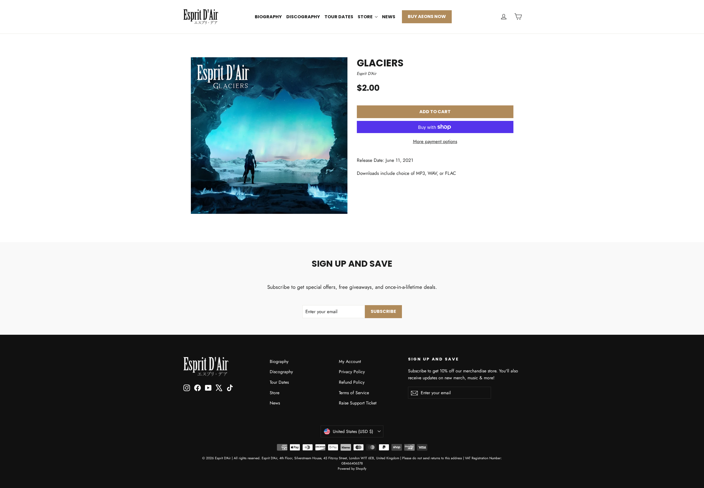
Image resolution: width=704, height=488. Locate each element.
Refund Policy (352, 382)
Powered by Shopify (352, 468)
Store (365, 17)
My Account (350, 361)
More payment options (435, 141)
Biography (268, 17)
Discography (303, 17)
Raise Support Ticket (357, 403)
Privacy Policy (352, 371)
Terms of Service (354, 393)
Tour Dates (338, 17)
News (388, 17)
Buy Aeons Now (427, 16)
